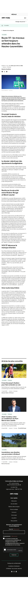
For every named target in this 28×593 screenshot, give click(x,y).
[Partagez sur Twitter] (4, 71)
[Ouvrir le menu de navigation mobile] (25, 18)
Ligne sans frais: (14, 489)
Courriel (14, 529)
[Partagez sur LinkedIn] (6, 71)
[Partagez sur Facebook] (2, 71)
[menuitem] (20, 21)
